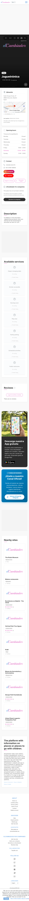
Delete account (14, 810)
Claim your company (14, 841)
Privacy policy (14, 804)
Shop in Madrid (17, 782)
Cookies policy (14, 802)
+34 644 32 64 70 (10, 165)
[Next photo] (14, 38)
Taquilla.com (14, 850)
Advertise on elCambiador (14, 843)
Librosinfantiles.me (14, 831)
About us (14, 800)
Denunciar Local (21, 181)
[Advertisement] (14, 19)
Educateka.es (14, 829)
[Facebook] (14, 859)
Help (14, 818)
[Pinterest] (14, 869)
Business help (14, 844)
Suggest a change (9, 180)
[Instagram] (14, 866)
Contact (15, 808)
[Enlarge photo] (25, 38)
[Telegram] (14, 873)
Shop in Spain (7, 784)
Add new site (14, 823)
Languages (14, 880)
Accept (6, 898)
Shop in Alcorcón (8, 782)
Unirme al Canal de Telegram (15, 496)
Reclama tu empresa (14, 199)
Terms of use (14, 806)
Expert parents (14, 820)
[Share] (25, 84)
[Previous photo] (6, 38)
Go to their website (11, 167)
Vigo (13, 2)
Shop (4, 73)
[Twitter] (14, 862)
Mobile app (14, 822)
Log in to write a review (14, 395)
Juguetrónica (23, 40)
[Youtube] (14, 876)
